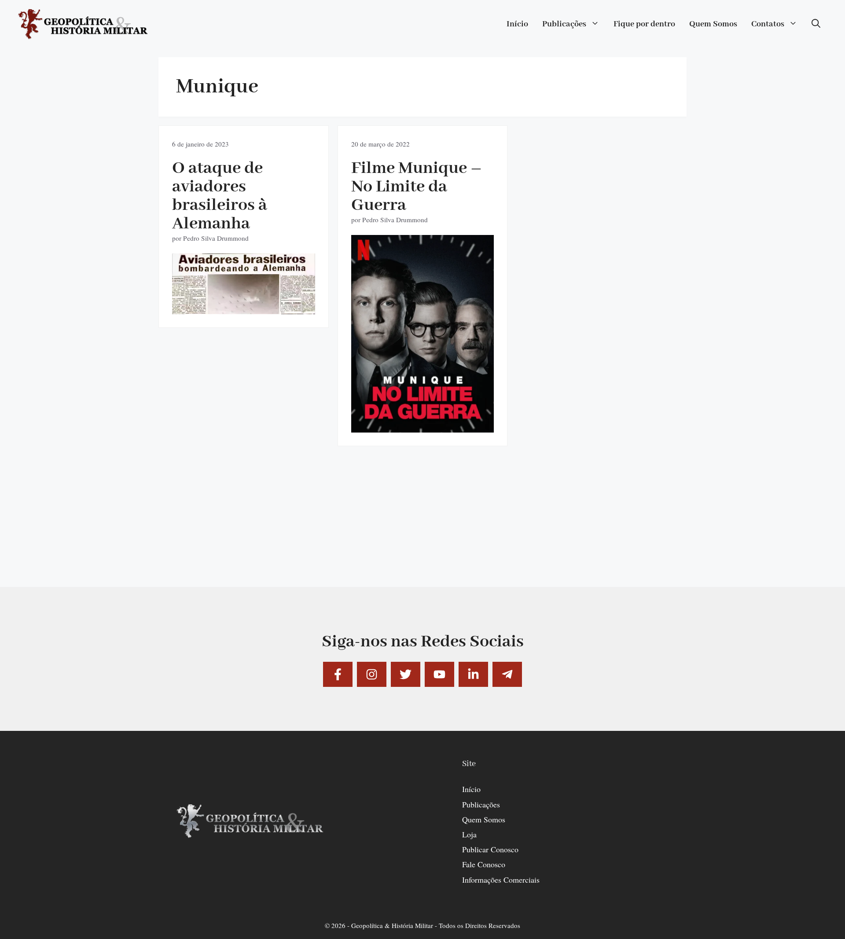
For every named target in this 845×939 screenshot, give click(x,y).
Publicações (564, 24)
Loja (469, 834)
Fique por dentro (644, 24)
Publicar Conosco (490, 849)
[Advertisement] (422, 525)
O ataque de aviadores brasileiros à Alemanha (219, 196)
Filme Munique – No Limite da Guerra (416, 187)
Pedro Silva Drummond (216, 238)
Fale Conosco (483, 864)
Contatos (767, 24)
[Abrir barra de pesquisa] (816, 24)
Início (517, 24)
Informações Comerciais (501, 879)
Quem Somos (713, 24)
